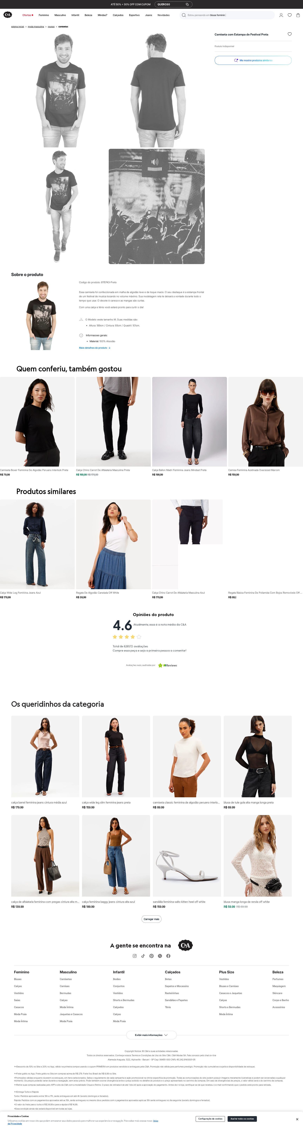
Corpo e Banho (280, 1000)
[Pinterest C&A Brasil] (151, 956)
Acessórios (278, 1007)
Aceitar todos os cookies (242, 1119)
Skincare (277, 993)
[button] (227, 15)
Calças (18, 986)
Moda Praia (20, 1014)
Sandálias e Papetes (176, 1000)
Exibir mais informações (148, 1034)
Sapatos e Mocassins (177, 986)
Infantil (75, 15)
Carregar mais (151, 918)
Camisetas (66, 979)
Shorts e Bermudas (123, 1000)
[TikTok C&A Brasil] (143, 956)
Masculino (60, 15)
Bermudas (65, 993)
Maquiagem (279, 986)
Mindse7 (102, 15)
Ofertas (26, 15)
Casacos (19, 1007)
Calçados (118, 15)
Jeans (148, 15)
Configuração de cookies (210, 1119)
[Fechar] (297, 1119)
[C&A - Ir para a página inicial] (8, 15)
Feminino (44, 15)
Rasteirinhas (172, 993)
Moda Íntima (21, 1021)
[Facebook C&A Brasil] (168, 956)
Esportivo (134, 15)
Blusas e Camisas (229, 986)
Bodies (117, 979)
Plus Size (226, 972)
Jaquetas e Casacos (71, 1014)
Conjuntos (118, 986)
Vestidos (19, 993)
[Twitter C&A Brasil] (160, 956)
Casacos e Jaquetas (230, 993)
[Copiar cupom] (187, 4)
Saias (17, 1000)
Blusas (17, 979)
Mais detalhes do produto (95, 347)
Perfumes (277, 979)
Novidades (164, 15)
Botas (168, 979)
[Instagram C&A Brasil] (135, 956)
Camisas (64, 986)
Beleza (88, 15)
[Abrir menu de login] (281, 15)
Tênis (168, 1007)
